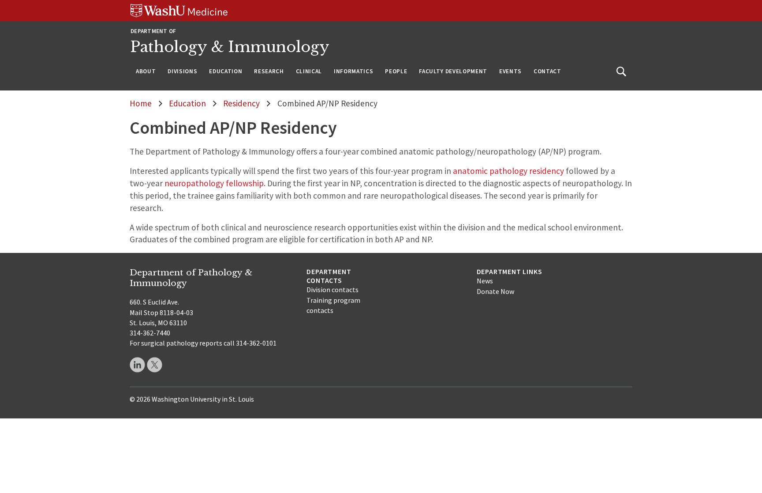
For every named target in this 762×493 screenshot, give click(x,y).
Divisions (182, 71)
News (485, 280)
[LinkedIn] (137, 365)
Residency (241, 103)
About (146, 71)
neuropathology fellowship (214, 183)
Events (510, 71)
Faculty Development (453, 71)
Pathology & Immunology (230, 47)
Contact (547, 71)
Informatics (353, 71)
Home (141, 103)
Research (269, 71)
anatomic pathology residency (508, 171)
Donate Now (495, 291)
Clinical (309, 71)
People (396, 71)
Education (225, 71)
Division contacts (332, 289)
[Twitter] (154, 365)
